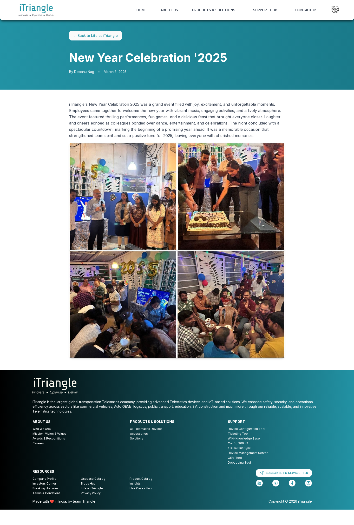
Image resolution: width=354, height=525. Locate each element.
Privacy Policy (91, 493)
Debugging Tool (239, 462)
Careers (38, 443)
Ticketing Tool (238, 433)
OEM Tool (235, 457)
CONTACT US (306, 10)
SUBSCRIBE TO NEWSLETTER (287, 473)
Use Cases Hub (141, 488)
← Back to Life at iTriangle (95, 35)
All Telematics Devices (146, 429)
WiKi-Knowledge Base (244, 438)
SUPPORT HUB (265, 10)
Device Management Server (248, 453)
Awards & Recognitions (49, 438)
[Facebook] (292, 483)
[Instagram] (308, 483)
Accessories (139, 433)
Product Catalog (141, 478)
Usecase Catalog (93, 478)
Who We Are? (42, 429)
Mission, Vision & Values (49, 433)
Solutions (136, 438)
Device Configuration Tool (246, 429)
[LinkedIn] (259, 483)
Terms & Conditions (46, 493)
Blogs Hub (88, 483)
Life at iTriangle (92, 488)
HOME (141, 10)
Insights (135, 483)
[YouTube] (275, 483)
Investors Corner (44, 483)
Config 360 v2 (238, 443)
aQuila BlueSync (239, 448)
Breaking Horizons (46, 488)
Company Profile (44, 478)
